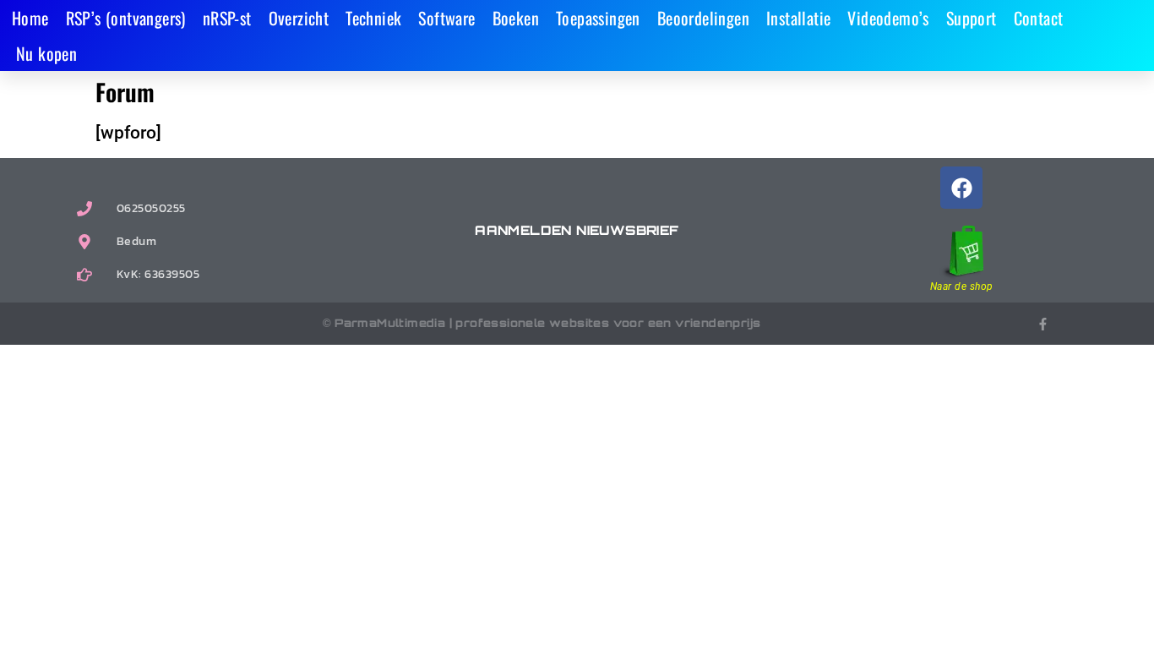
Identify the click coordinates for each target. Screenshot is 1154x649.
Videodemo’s (887, 17)
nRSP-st (227, 17)
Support (971, 17)
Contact (1039, 17)
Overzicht (299, 17)
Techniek (373, 17)
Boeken (516, 17)
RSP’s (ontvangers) (126, 17)
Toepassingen (598, 17)
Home (30, 17)
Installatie (798, 17)
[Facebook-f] (1043, 324)
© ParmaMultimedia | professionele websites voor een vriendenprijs (542, 323)
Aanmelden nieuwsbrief (576, 230)
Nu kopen (46, 53)
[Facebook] (961, 187)
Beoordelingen (703, 17)
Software (446, 17)
